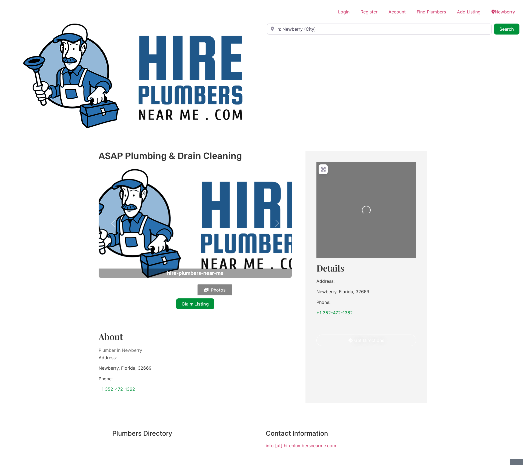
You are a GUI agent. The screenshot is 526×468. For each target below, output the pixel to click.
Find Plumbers (431, 12)
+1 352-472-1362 (117, 389)
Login (344, 12)
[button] (113, 223)
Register (369, 12)
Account (397, 12)
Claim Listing (195, 304)
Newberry (505, 12)
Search (509, 29)
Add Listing (469, 12)
